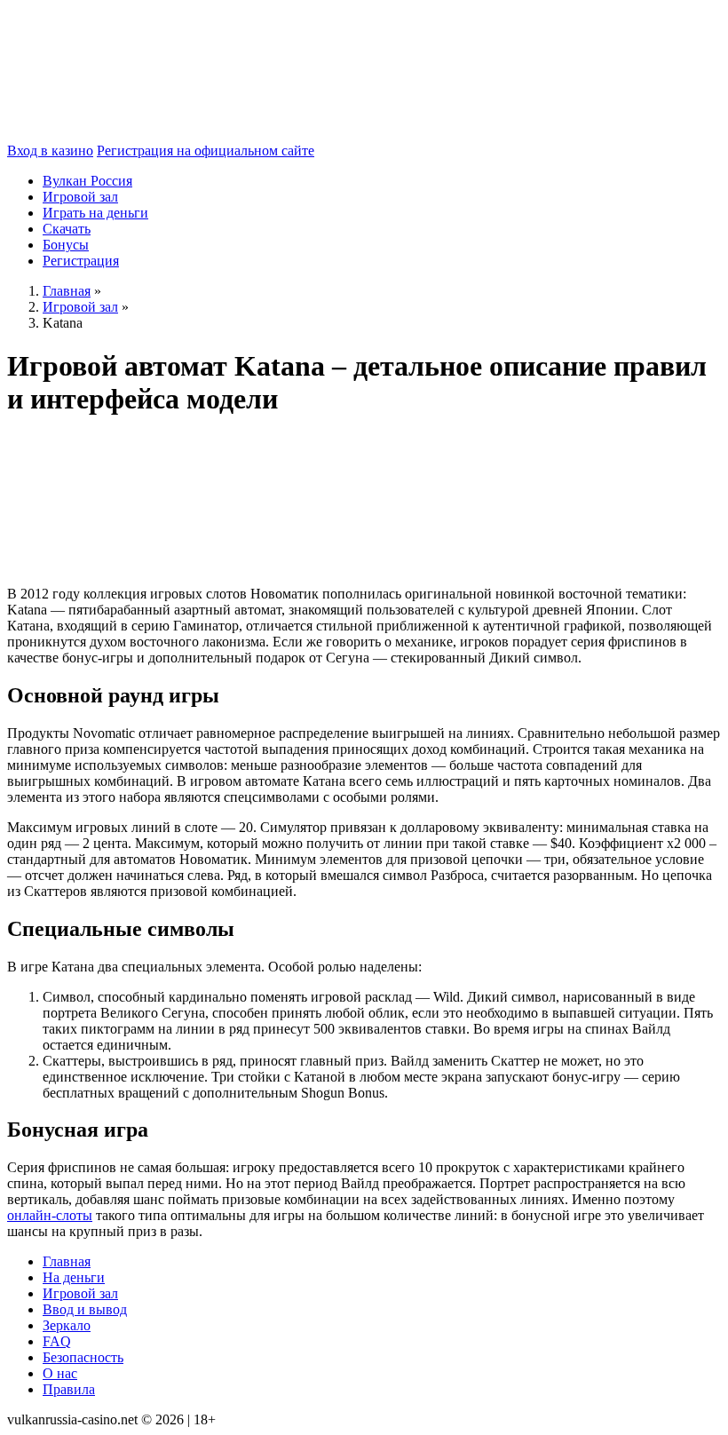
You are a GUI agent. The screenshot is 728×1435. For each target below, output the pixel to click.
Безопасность (83, 1357)
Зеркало (67, 1325)
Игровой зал (80, 196)
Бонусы (66, 244)
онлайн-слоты (49, 1215)
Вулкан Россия (87, 180)
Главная (67, 1261)
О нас (60, 1373)
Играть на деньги (95, 212)
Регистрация (81, 260)
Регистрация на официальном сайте (205, 150)
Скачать (67, 228)
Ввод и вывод (85, 1309)
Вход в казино (50, 150)
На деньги (74, 1277)
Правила (69, 1389)
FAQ (57, 1341)
